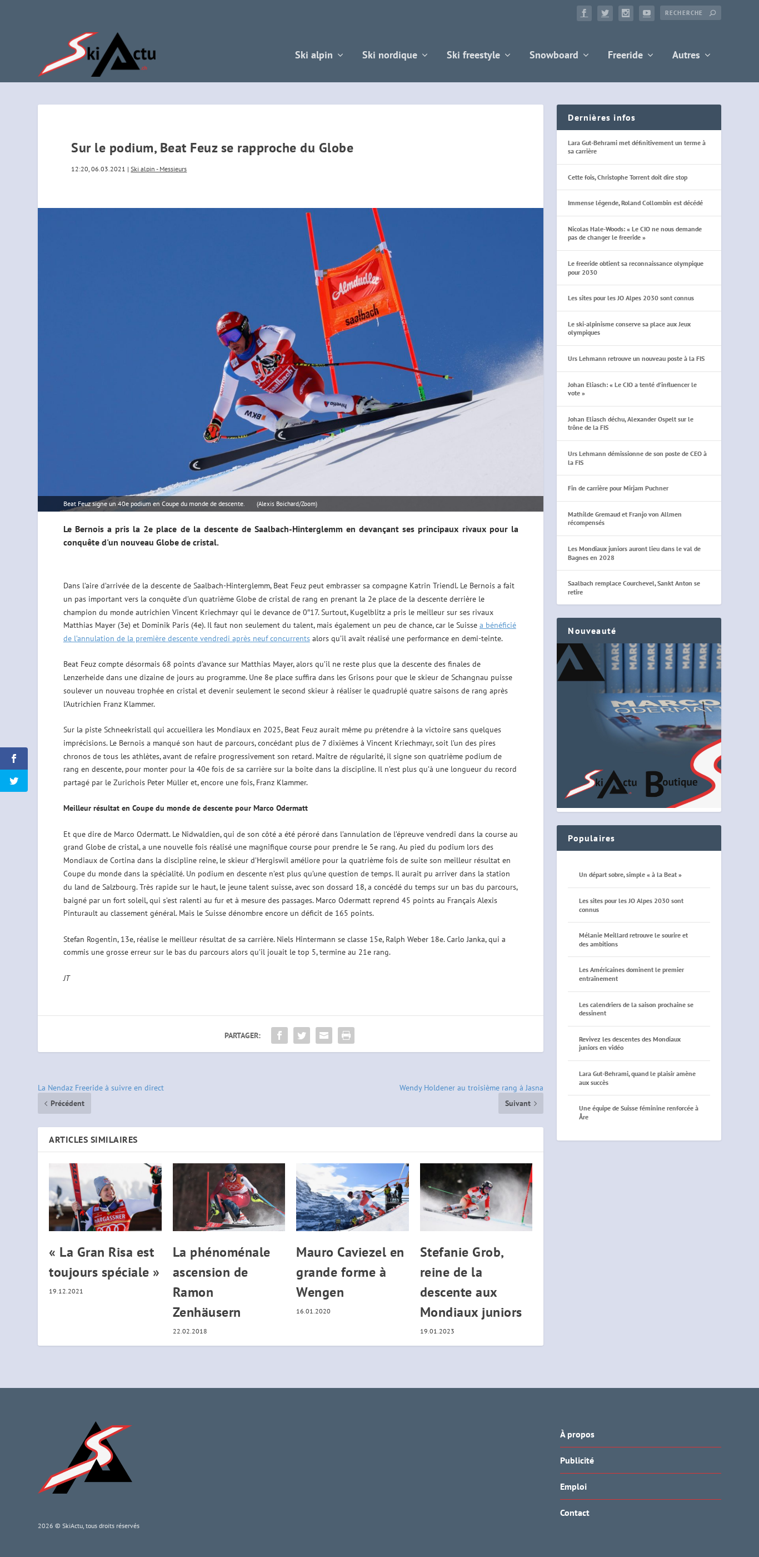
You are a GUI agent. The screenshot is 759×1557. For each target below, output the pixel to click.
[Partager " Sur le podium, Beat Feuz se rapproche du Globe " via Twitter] (302, 1035)
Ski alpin (314, 56)
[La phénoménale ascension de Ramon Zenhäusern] (229, 1197)
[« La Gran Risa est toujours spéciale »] (105, 1197)
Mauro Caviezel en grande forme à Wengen (350, 1272)
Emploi (573, 1486)
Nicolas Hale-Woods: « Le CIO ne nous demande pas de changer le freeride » (635, 233)
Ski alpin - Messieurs (159, 169)
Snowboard (554, 56)
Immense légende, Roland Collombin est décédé (635, 203)
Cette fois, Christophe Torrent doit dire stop (627, 177)
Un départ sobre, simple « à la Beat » (630, 874)
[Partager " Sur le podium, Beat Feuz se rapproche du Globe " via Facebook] (279, 1035)
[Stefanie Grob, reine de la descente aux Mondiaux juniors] (476, 1197)
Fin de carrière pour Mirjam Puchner (618, 488)
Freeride (625, 56)
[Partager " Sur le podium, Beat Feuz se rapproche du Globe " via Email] (324, 1035)
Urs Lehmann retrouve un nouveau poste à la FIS (636, 358)
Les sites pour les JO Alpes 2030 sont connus (631, 298)
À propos (577, 1434)
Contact (575, 1512)
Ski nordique (389, 56)
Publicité (577, 1460)
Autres (686, 56)
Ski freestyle (473, 56)
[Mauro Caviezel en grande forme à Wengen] (352, 1197)
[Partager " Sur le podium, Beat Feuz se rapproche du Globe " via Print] (346, 1035)
